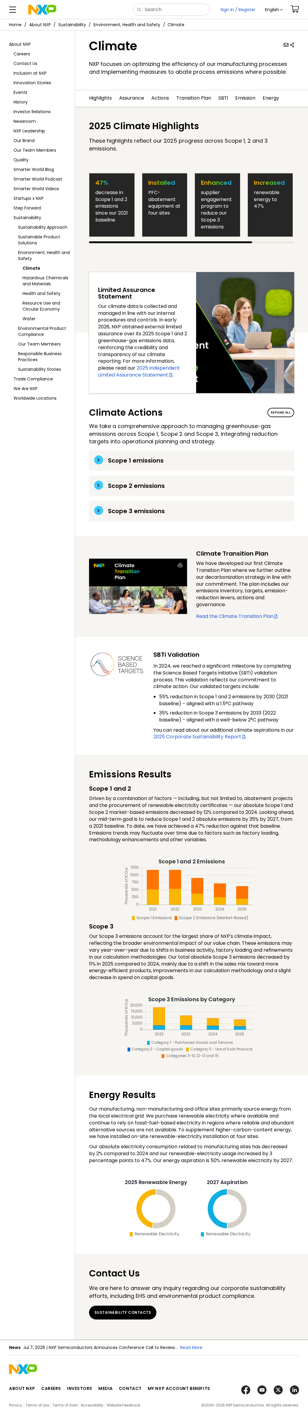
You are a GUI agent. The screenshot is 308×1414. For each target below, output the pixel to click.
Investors (79, 1388)
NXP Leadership (29, 131)
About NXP (40, 25)
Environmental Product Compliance (42, 331)
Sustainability (72, 25)
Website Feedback (123, 1405)
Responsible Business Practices (40, 357)
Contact (130, 1388)
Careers (22, 54)
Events (20, 92)
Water (29, 319)
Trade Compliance (33, 379)
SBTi (223, 98)
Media (105, 1388)
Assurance (131, 98)
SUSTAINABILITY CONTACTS (122, 1312)
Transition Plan (193, 98)
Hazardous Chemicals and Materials (45, 281)
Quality (21, 160)
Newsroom (25, 121)
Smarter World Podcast (38, 179)
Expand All (281, 412)
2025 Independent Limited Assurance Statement (139, 371)
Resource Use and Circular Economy (41, 306)
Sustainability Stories (39, 369)
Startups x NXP (29, 198)
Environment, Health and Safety (127, 25)
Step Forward (27, 208)
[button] (274, 10)
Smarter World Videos (36, 189)
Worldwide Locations (35, 398)
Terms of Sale (64, 1405)
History (21, 102)
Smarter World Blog (34, 169)
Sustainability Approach (42, 227)
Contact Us (25, 63)
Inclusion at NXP (30, 73)
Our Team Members (35, 150)
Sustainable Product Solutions (39, 240)
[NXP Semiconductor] (42, 9)
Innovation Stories (32, 83)
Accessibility (92, 1405)
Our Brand (24, 141)
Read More (191, 1347)
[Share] (292, 44)
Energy (271, 98)
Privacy (15, 1405)
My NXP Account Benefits (179, 1388)
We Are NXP (26, 389)
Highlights (100, 98)
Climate (31, 268)
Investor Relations (32, 112)
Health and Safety (41, 293)
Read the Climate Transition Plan (234, 616)
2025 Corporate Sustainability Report (197, 736)
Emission (245, 98)
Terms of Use (37, 1405)
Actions (160, 98)
